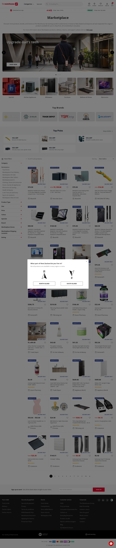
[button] (111, 543)
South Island (72, 284)
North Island (44, 284)
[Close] (86, 261)
